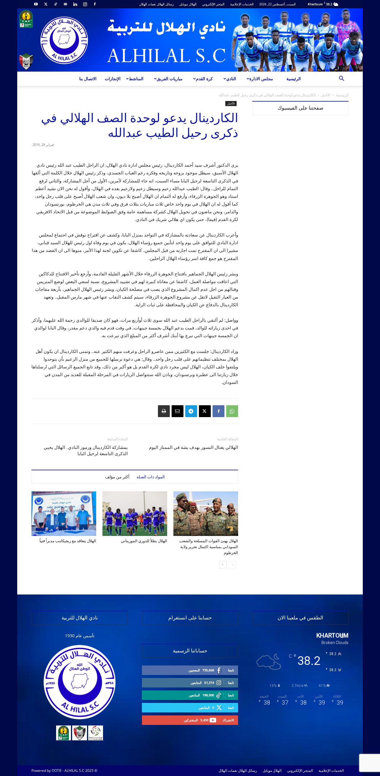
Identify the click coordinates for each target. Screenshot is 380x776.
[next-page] (223, 564)
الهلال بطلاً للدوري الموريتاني (144, 541)
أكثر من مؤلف (117, 477)
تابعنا (231, 670)
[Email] (177, 411)
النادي (231, 78)
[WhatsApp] (232, 411)
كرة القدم (204, 78)
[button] (341, 79)
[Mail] (65, 4)
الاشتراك (228, 720)
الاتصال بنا (87, 78)
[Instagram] (84, 4)
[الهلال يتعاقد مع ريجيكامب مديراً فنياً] (63, 513)
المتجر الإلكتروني (213, 4)
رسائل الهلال (165, 4)
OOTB (56, 770)
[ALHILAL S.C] (190, 40)
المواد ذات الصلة (151, 477)
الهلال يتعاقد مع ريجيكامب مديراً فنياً (67, 541)
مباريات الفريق (170, 78)
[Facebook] (94, 4)
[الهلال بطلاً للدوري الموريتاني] (134, 513)
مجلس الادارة (261, 78)
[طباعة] (164, 411)
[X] (45, 4)
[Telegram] (191, 411)
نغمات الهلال (147, 4)
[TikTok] (55, 4)
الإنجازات (113, 78)
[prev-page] (232, 564)
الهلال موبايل (188, 4)
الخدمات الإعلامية (242, 4)
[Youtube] (35, 4)
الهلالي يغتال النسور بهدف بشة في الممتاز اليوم (193, 447)
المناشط (136, 78)
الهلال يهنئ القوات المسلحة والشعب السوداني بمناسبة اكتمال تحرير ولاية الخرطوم (208, 547)
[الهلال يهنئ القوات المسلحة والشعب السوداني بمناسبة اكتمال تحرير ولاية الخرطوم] (205, 513)
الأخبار (325, 94)
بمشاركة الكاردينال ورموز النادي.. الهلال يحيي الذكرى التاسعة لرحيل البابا (86, 450)
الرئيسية (293, 78)
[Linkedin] (75, 4)
